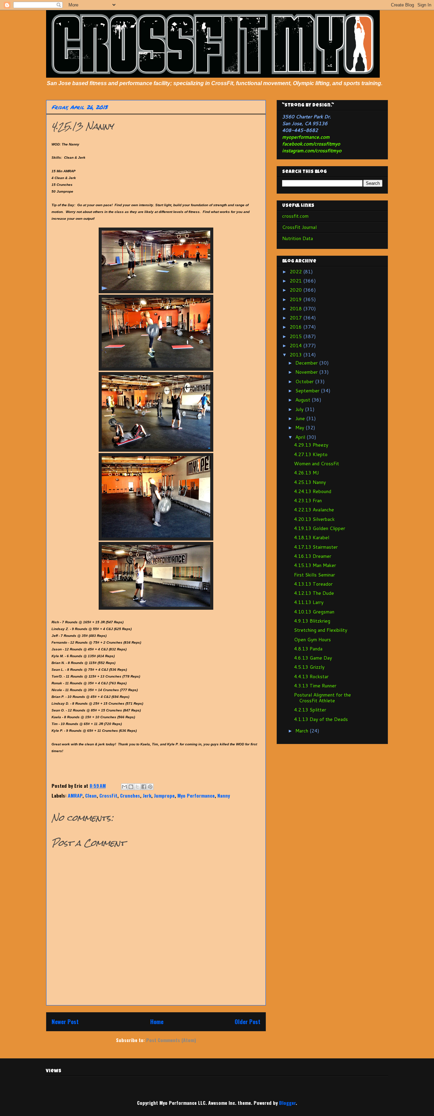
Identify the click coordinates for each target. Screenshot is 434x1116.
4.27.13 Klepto (311, 454)
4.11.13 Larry (308, 602)
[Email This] (124, 786)
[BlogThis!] (130, 786)
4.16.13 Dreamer (312, 556)
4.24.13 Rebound (312, 491)
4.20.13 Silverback (314, 519)
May (300, 427)
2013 (296, 354)
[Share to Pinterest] (150, 786)
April (301, 437)
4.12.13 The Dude (314, 593)
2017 (296, 317)
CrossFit (108, 795)
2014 (296, 345)
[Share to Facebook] (143, 786)
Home (156, 1021)
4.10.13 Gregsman (314, 611)
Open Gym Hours (312, 639)
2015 (296, 336)
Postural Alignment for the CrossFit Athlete (322, 697)
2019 (296, 299)
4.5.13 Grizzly (309, 667)
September (308, 390)
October (305, 381)
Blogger (287, 1102)
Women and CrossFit (316, 463)
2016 (296, 327)
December (307, 362)
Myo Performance (196, 795)
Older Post (247, 1021)
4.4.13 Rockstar (311, 676)
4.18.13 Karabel (311, 537)
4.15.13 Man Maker (315, 565)
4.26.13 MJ (306, 472)
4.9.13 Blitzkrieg (312, 621)
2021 (296, 280)
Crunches (130, 795)
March (302, 730)
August (303, 399)
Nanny (223, 795)
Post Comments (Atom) (171, 1039)
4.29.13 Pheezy (311, 445)
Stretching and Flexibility (320, 630)
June (300, 418)
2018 (296, 308)
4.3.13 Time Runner (315, 685)
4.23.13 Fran (308, 500)
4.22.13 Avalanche (314, 509)
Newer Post (65, 1021)
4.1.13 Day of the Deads (321, 719)
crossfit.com (295, 216)
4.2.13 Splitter (310, 709)
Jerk (147, 795)
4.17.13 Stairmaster (316, 547)
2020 (296, 290)
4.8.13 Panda (308, 648)
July (300, 409)
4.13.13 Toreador (313, 584)
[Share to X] (137, 786)
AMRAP (75, 795)
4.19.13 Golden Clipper (319, 528)
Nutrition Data (297, 238)
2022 (296, 271)
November (307, 372)
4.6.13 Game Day (313, 657)
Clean (91, 795)
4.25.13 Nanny (310, 482)
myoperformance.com (306, 137)
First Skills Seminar (314, 574)
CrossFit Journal (299, 227)
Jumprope (164, 795)
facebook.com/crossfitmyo (311, 143)
